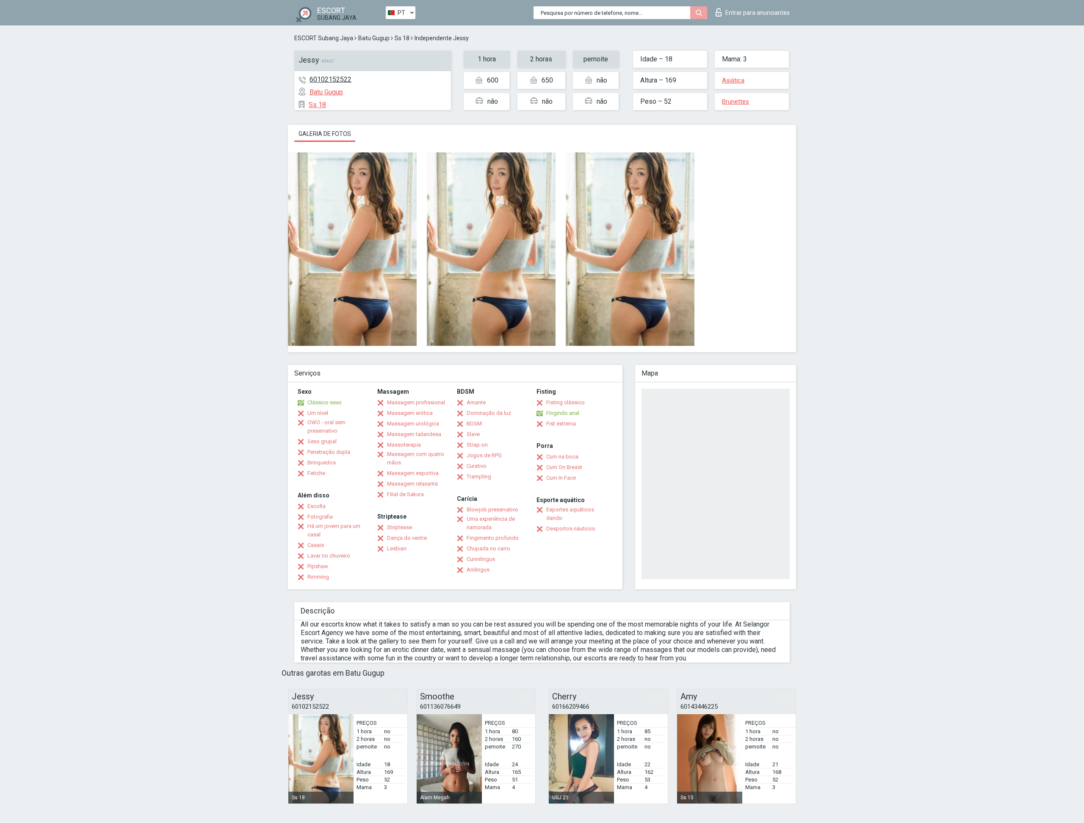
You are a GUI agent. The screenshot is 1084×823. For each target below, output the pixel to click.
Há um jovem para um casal (333, 530)
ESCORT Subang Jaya (323, 38)
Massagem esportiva (413, 473)
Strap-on (477, 445)
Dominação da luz (489, 413)
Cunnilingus (481, 559)
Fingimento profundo (493, 538)
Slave (473, 434)
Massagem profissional (416, 402)
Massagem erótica (410, 413)
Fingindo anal (562, 413)
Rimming (318, 577)
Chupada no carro (488, 548)
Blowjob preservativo (492, 509)
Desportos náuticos (570, 528)
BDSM (474, 423)
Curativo (477, 466)
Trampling (479, 476)
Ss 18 (402, 38)
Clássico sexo (324, 402)
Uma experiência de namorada (491, 523)
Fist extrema (561, 423)
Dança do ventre (407, 538)
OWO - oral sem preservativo (326, 426)
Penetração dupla (328, 452)
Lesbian (396, 548)
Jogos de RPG (484, 455)
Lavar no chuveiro (328, 555)
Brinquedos (321, 462)
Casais (315, 545)
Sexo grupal (322, 441)
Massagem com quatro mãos (415, 458)
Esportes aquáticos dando (570, 513)
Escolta (316, 506)
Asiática (733, 80)
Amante (476, 402)
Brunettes (735, 101)
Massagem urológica (413, 423)
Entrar (757, 12)
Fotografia (320, 517)
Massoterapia (404, 445)
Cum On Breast (564, 467)
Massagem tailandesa (414, 434)
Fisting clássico (565, 402)
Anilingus (478, 569)
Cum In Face (561, 478)
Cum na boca (562, 456)
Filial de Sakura (405, 494)
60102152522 (330, 79)
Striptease (399, 527)
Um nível (317, 413)
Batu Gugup (374, 38)
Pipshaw (317, 566)
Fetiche (316, 473)
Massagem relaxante (412, 484)
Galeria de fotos (325, 133)
